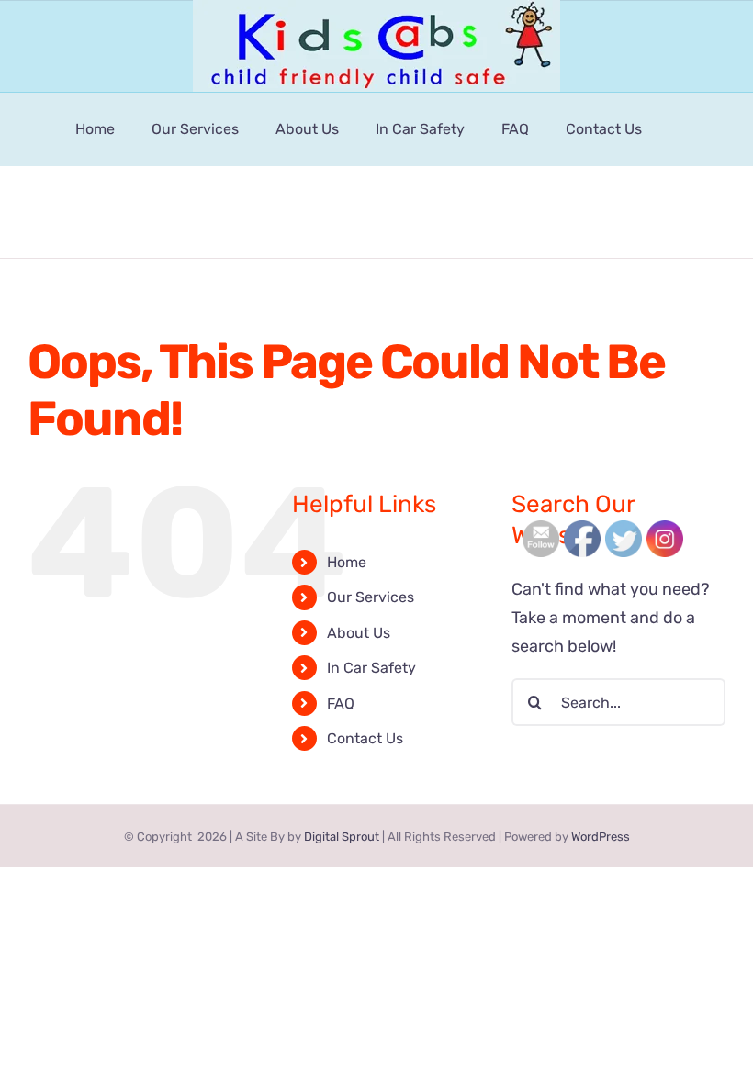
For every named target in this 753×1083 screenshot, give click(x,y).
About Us (358, 633)
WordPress (600, 836)
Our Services (370, 597)
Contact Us (365, 738)
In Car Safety (371, 667)
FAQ (340, 703)
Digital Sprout (341, 836)
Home (346, 562)
